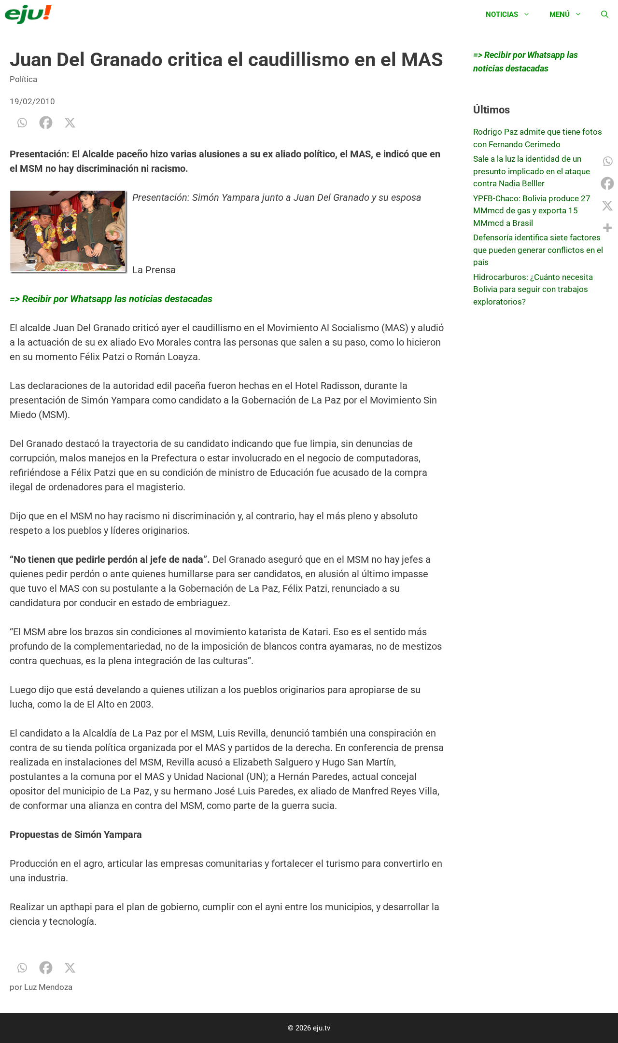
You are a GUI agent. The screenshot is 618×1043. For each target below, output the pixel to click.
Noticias (502, 14)
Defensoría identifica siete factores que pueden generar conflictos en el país (538, 250)
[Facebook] (46, 122)
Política (23, 79)
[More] (607, 228)
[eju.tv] (30, 14)
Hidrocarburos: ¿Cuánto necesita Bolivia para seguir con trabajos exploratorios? (533, 289)
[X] (70, 122)
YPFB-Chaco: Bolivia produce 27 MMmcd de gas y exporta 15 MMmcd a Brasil (531, 211)
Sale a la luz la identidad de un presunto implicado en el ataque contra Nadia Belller (531, 171)
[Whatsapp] (22, 122)
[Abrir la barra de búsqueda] (604, 14)
